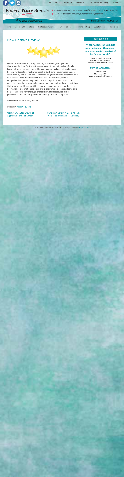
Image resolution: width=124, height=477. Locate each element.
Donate (57, 2)
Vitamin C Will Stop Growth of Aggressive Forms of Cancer (20, 114)
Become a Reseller (94, 2)
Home (8, 27)
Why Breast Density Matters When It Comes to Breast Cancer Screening (63, 114)
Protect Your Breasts (46, 27)
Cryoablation (65, 27)
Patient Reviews (23, 106)
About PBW (20, 27)
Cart (49, 2)
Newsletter (67, 2)
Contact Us (79, 2)
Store (31, 27)
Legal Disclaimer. (85, 127)
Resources (114, 27)
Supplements (99, 27)
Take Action (115, 2)
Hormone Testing (82, 27)
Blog (106, 2)
